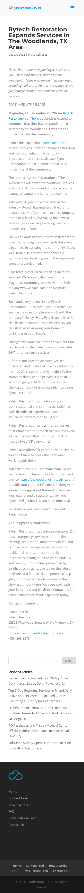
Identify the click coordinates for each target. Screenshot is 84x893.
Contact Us (16, 825)
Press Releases (37, 54)
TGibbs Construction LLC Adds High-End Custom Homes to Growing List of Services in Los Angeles (41, 713)
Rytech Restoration (55, 143)
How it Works (18, 805)
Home (12, 791)
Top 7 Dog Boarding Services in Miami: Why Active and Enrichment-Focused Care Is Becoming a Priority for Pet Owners (40, 695)
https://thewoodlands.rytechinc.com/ (47, 479)
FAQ (11, 811)
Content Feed (18, 798)
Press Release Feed (22, 818)
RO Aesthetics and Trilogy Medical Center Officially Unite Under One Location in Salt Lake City (39, 730)
